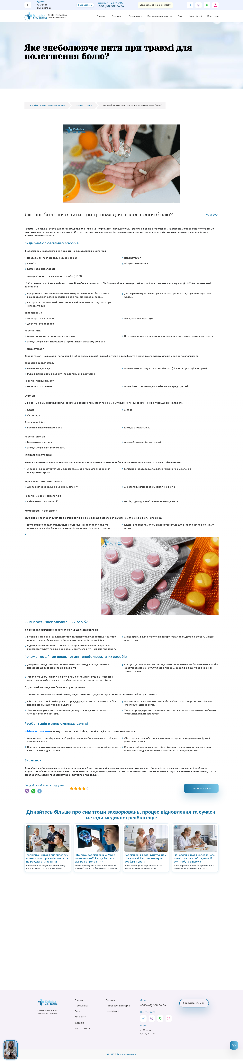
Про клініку (135, 16)
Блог (180, 16)
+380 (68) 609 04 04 (111, 6)
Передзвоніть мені (194, 1003)
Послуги (116, 16)
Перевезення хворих (159, 16)
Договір (79, 1023)
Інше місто (84, 5)
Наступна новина (201, 788)
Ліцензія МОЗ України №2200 (155, 5)
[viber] (198, 5)
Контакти (213, 16)
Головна (101, 16)
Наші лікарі (195, 16)
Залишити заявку (234, 1045)
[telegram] (190, 5)
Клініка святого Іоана (37, 731)
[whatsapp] (207, 5)
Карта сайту (82, 1028)
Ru (28, 5)
